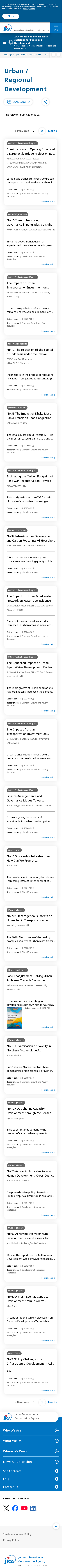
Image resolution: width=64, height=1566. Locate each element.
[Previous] (53, 55)
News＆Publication (17, 1462)
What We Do (12, 1441)
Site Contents (12, 1471)
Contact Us (10, 1487)
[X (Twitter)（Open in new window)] (6, 1508)
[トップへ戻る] (56, 1526)
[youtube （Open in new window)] (24, 1508)
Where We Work (15, 1451)
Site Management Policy (17, 1534)
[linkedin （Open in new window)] (33, 1508)
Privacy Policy (11, 1540)
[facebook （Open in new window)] (15, 1508)
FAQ (6, 1479)
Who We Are (12, 1430)
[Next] (58, 55)
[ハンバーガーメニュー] (56, 26)
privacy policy (29, 8)
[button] (18, 102)
